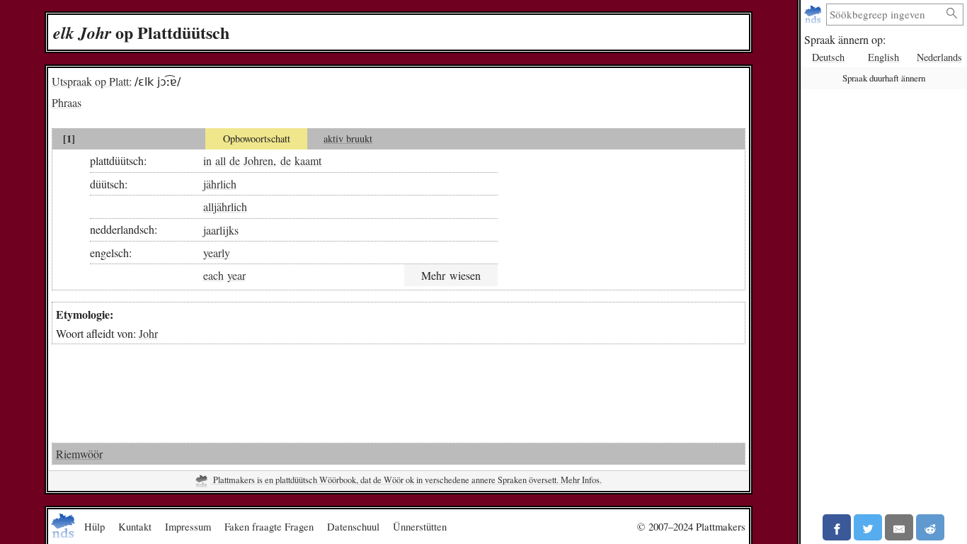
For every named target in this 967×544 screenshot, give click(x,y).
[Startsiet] (814, 15)
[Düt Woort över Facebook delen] (837, 527)
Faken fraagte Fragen (269, 526)
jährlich (219, 183)
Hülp (94, 526)
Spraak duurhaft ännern (883, 78)
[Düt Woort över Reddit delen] (930, 527)
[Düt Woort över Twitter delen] (868, 527)
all (220, 160)
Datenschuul (353, 526)
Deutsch (828, 57)
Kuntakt (134, 526)
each (213, 275)
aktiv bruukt (348, 138)
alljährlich (225, 206)
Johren (258, 160)
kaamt (307, 160)
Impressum (188, 526)
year (236, 275)
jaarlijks (221, 229)
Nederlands (939, 57)
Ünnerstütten (420, 526)
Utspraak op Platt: (92, 81)
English (883, 57)
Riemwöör (79, 453)
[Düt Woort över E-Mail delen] (899, 527)
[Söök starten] (952, 14)
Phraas (66, 102)
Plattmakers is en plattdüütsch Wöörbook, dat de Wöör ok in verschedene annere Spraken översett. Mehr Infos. (406, 480)
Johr (148, 333)
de (234, 160)
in (207, 160)
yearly (216, 252)
